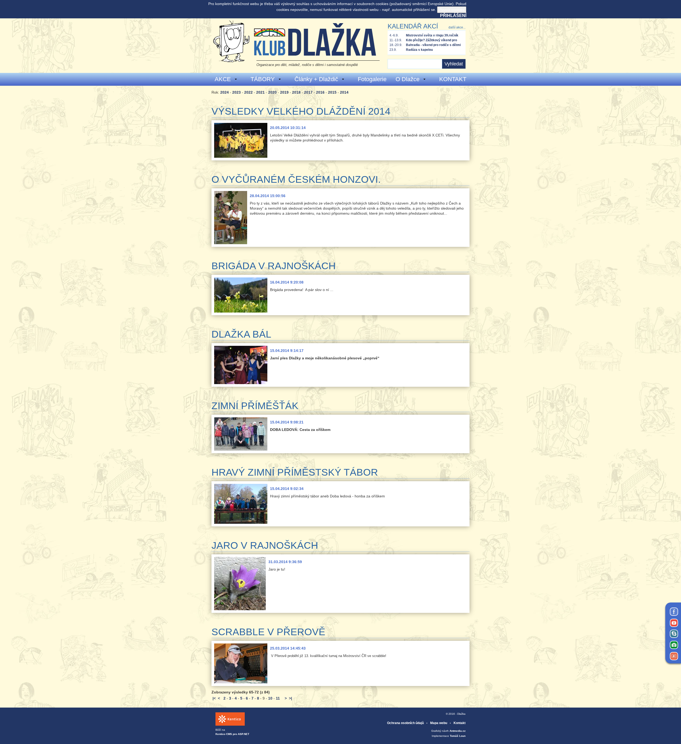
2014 (344, 92)
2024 (224, 92)
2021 (260, 92)
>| (290, 698)
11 (278, 698)
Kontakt (460, 723)
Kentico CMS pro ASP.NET (232, 734)
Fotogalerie (372, 79)
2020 (272, 92)
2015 (332, 92)
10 (270, 698)
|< (214, 698)
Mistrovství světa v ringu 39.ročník (432, 35)
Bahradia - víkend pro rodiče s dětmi (433, 45)
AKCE (223, 79)
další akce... (457, 27)
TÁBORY (263, 79)
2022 (248, 92)
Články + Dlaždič (316, 79)
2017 (308, 92)
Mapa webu (438, 723)
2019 (284, 92)
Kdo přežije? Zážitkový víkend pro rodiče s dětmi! (431, 40)
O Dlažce (408, 79)
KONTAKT (452, 79)
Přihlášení (453, 15)
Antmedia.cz (458, 730)
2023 (236, 92)
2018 (296, 92)
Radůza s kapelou (419, 50)
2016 (320, 92)
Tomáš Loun (458, 735)
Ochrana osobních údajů (405, 723)
